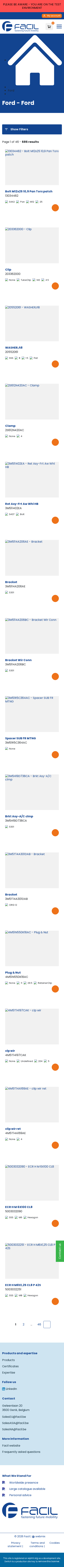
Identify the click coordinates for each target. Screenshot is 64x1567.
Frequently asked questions (21, 1452)
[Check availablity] (55, 207)
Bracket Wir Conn (18, 660)
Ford (11, 94)
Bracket (11, 582)
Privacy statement (15, 1544)
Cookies (54, 1543)
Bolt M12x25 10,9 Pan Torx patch (28, 191)
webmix (40, 1536)
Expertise (8, 1372)
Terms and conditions (37, 1544)
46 (39, 1324)
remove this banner (48, 1561)
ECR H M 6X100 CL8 (19, 1207)
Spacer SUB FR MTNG (20, 738)
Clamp (10, 426)
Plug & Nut (13, 973)
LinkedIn (11, 1389)
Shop (11, 87)
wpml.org (33, 1558)
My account (53, 15)
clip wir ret (13, 1129)
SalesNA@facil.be (14, 1429)
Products (8, 1360)
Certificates (10, 1366)
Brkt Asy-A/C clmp (19, 816)
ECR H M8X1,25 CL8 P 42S (23, 1285)
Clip (8, 270)
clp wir (10, 1051)
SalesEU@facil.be (14, 1416)
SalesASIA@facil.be (15, 1423)
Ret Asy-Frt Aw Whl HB (21, 504)
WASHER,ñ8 (14, 348)
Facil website (11, 1445)
